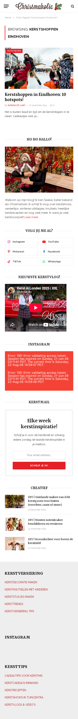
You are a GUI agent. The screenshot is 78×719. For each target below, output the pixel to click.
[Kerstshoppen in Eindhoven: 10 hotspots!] (39, 68)
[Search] (72, 6)
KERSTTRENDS (14, 604)
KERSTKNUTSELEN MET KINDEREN (26, 589)
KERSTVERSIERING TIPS (19, 611)
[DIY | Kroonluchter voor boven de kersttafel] (15, 543)
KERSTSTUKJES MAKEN (19, 596)
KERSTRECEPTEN (15, 690)
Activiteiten (14, 51)
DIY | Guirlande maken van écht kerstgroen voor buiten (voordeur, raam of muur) (49, 500)
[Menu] (6, 6)
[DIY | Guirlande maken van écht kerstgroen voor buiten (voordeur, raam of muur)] (15, 501)
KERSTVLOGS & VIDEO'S (20, 704)
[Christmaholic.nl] (39, 6)
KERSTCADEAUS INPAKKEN (21, 682)
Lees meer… (31, 217)
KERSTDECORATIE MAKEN (21, 582)
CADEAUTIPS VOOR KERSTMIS (23, 675)
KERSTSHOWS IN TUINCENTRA (24, 697)
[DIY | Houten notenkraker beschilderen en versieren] (15, 524)
